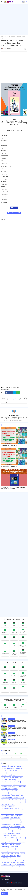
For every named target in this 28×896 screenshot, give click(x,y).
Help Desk (13, 837)
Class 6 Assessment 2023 (17, 777)
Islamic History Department (15, 844)
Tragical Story (4, 864)
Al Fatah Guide (19, 766)
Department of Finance (18, 831)
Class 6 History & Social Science (19, 786)
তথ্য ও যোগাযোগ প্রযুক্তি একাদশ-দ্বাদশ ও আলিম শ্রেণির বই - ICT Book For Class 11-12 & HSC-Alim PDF (13, 488)
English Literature (14, 835)
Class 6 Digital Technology (7, 781)
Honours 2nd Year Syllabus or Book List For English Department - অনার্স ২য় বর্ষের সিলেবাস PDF (17, 735)
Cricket (23, 826)
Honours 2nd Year (13, 839)
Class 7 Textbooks (5, 817)
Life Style (13, 848)
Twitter (14, 392)
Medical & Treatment (21, 851)
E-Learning (4, 833)
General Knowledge (6, 837)
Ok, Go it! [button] (4, 893)
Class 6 (14, 775)
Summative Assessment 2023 (7, 860)
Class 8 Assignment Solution (7, 819)
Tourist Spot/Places (20, 862)
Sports (10, 857)
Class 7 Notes (4, 810)
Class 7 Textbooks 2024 (15, 817)
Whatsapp (18, 392)
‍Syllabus (16, 860)
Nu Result (17, 853)
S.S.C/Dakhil (4, 857)
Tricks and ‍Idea (12, 864)
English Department (5, 835)
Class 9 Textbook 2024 (17, 824)
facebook (8, 753)
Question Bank (13, 855)
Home (2, 36)
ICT (17, 842)
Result (18, 855)
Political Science (5, 855)
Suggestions (15, 857)
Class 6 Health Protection (6, 786)
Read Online (14, 207)
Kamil (16, 846)
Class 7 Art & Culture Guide (7, 797)
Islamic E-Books (5, 844)
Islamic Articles (22, 842)
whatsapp (22, 753)
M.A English (19, 848)
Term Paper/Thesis (5, 862)
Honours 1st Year (5, 839)
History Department (21, 837)
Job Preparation (5, 846)
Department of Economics (7, 831)
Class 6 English (17, 781)
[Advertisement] (14, 19)
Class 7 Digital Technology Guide (18, 799)
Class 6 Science (5, 793)
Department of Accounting (15, 828)
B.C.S (10, 770)
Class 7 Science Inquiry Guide (18, 813)
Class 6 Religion (15, 790)
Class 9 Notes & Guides (6, 824)
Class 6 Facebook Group (7, 757)
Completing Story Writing (15, 826)
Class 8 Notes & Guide (6, 822)
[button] (26, 2)
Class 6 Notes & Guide (6, 790)
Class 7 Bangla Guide (6, 799)
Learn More (3, 890)
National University (5, 853)
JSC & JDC (12, 846)
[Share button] (21, 392)
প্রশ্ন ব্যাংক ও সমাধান (5, 866)
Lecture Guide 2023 (5, 848)
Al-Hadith (4, 768)
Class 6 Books (12, 779)
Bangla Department (17, 770)
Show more (24, 425)
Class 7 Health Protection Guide (8, 804)
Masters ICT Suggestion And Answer (9, 851)
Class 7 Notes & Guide (13, 810)
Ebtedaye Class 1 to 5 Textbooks (14, 833)
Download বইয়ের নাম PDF (15, 212)
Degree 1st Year (5, 828)
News (12, 853)
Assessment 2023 (19, 768)
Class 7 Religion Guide (6, 813)
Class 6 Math (14, 788)
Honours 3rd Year (22, 839)
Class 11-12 (4, 775)
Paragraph (23, 853)
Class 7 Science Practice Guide (8, 815)
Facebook (10, 392)
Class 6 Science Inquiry (14, 793)
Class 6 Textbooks (15, 795)
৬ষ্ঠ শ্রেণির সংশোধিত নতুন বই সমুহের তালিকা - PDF (9, 466)
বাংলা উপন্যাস (11, 866)
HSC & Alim (12, 842)
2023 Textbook (9, 387)
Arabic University (10, 768)
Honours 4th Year (5, 842)
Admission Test (12, 766)
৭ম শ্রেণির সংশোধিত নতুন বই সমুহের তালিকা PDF (9, 445)
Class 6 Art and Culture (6, 777)
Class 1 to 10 (16, 387)
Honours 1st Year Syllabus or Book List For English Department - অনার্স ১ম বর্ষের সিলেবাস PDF (17, 721)
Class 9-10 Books (7, 36)
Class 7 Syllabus (18, 815)
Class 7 (22, 795)
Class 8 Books (17, 819)
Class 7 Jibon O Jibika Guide (7, 808)
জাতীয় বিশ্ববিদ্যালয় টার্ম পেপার (20, 864)
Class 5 (9, 775)
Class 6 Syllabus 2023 (6, 795)
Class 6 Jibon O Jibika (6, 788)
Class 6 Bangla (5, 779)
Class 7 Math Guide (18, 808)
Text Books (13, 862)
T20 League (22, 860)
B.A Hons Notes (5, 770)
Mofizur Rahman (13, 415)
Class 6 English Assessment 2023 (8, 784)
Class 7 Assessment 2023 (19, 797)
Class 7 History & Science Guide (8, 806)
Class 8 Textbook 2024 (16, 822)
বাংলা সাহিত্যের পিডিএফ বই (18, 866)
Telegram (20, 757)
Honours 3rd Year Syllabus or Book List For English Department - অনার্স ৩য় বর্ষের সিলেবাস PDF (17, 728)
